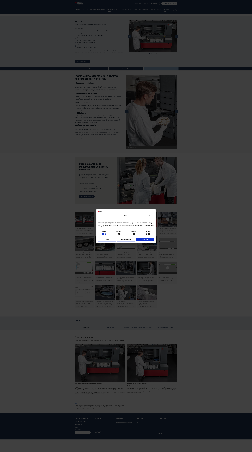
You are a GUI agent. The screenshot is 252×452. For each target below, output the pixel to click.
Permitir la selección (126, 239)
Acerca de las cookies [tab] (146, 215)
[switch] (118, 234)
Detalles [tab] (126, 215)
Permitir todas (145, 239)
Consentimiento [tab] (106, 215)
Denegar (107, 239)
